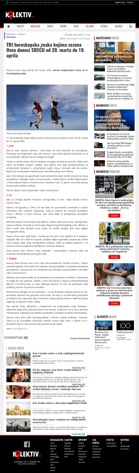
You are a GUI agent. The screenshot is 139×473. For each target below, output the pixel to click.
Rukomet (82, 454)
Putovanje (54, 462)
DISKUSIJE (108, 172)
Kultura (67, 446)
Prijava (130, 2)
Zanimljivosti (69, 451)
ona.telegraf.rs (19, 328)
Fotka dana (111, 443)
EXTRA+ (104, 26)
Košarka (81, 446)
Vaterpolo (82, 456)
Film (66, 456)
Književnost (69, 454)
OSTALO (21, 34)
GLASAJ (114, 215)
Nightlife (67, 443)
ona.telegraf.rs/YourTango (78, 38)
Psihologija (54, 456)
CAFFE (50, 26)
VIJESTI (20, 26)
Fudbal (81, 443)
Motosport (82, 451)
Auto (52, 465)
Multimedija (125, 446)
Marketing (38, 2)
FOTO (76, 26)
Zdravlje (53, 454)
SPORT (63, 26)
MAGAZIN (35, 26)
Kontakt (56, 2)
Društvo (95, 446)
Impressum (47, 2)
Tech (52, 451)
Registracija (120, 2)
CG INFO (90, 26)
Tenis (80, 448)
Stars (52, 443)
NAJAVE (118, 26)
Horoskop (11, 37)
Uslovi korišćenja (26, 2)
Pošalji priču (14, 2)
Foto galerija (111, 446)
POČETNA (10, 34)
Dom (52, 459)
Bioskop (67, 448)
